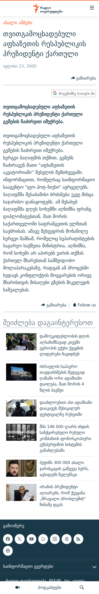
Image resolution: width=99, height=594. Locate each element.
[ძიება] (81, 587)
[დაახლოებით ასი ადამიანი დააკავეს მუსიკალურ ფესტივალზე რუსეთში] (21, 408)
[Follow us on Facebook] (8, 539)
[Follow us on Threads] (66, 539)
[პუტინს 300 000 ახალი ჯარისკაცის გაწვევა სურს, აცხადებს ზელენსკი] (21, 468)
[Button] (83, 78)
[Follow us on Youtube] (31, 539)
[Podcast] (8, 551)
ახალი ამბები (17, 23)
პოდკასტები (49, 587)
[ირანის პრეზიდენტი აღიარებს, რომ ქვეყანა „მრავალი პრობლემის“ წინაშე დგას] (21, 492)
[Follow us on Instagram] (55, 539)
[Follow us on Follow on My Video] (43, 539)
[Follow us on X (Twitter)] (19, 539)
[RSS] (78, 539)
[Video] (17, 587)
